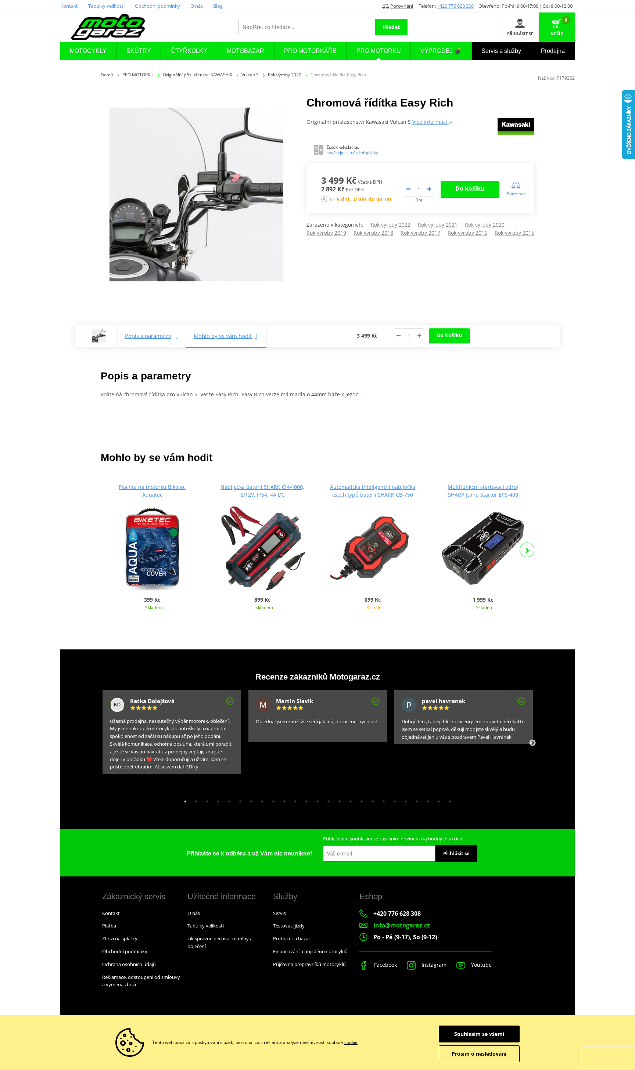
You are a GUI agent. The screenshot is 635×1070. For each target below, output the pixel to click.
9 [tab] (271, 799)
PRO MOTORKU (138, 75)
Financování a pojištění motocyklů (310, 951)
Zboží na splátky (119, 938)
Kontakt (69, 6)
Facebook (385, 964)
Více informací (430, 121)
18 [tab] (371, 799)
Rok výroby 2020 (284, 75)
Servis (279, 913)
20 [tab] (393, 799)
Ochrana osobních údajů (129, 964)
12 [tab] (304, 799)
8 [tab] (260, 799)
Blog (218, 6)
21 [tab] (404, 799)
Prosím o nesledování (479, 1053)
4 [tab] (216, 799)
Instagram (433, 964)
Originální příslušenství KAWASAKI (197, 75)
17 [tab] (360, 799)
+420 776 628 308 (455, 6)
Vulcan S (250, 75)
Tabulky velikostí (106, 6)
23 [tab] (426, 799)
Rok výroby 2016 (467, 232)
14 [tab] (327, 799)
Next (527, 550)
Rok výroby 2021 (438, 224)
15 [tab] (338, 799)
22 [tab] (415, 799)
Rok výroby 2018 (373, 232)
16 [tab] (349, 799)
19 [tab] (382, 799)
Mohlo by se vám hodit (223, 335)
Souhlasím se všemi (479, 1033)
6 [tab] (238, 799)
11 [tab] (293, 799)
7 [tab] (249, 799)
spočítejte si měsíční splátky (352, 152)
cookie (351, 1042)
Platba (109, 925)
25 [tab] (448, 799)
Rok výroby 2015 (514, 232)
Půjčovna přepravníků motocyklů (309, 964)
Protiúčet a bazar (291, 938)
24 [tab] (437, 799)
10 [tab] (282, 799)
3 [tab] (205, 799)
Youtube (481, 964)
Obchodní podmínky (157, 6)
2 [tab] (194, 799)
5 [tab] (227, 799)
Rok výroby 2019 (326, 232)
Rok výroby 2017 (420, 232)
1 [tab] (183, 799)
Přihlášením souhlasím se (392, 838)
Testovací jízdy (289, 925)
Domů (107, 75)
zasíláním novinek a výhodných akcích (420, 838)
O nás (196, 6)
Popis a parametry (148, 335)
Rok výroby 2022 (390, 224)
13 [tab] (316, 799)
